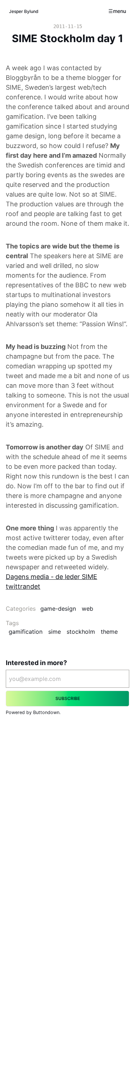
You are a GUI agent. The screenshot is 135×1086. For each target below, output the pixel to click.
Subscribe (67, 698)
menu (119, 11)
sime (54, 631)
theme (109, 631)
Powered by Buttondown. (33, 712)
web (87, 608)
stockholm (81, 631)
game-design (58, 608)
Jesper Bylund (24, 11)
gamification (25, 631)
